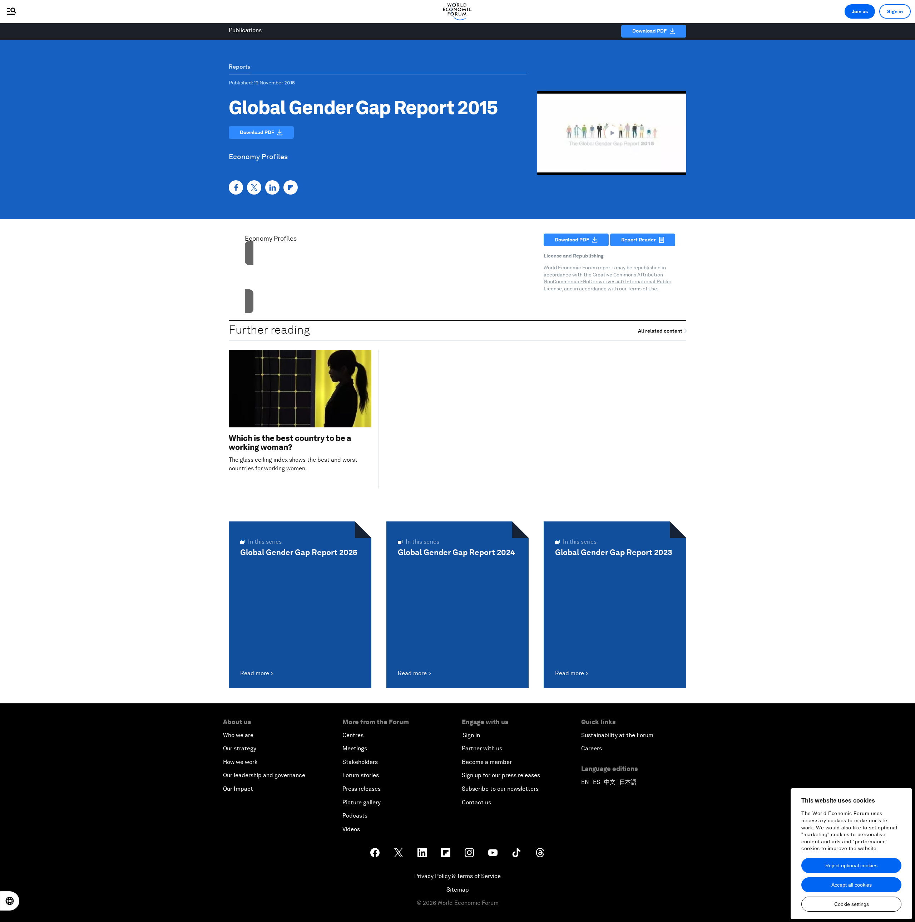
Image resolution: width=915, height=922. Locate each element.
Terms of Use (642, 288)
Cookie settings (851, 904)
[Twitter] (254, 187)
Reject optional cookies (851, 865)
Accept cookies (378, 290)
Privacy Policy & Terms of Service (457, 876)
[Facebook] (236, 187)
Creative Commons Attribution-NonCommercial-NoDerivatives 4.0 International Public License (607, 281)
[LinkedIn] (272, 187)
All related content (660, 331)
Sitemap (457, 889)
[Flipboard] (290, 187)
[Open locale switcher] (9, 901)
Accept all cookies (851, 885)
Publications (245, 30)
